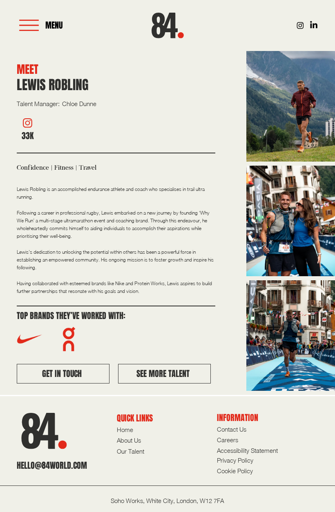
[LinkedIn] (313, 25)
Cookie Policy (235, 470)
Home (125, 429)
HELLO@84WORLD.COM (52, 465)
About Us (129, 440)
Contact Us (231, 429)
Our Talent (130, 451)
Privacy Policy (235, 460)
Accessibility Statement (247, 450)
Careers (227, 439)
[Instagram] (300, 25)
